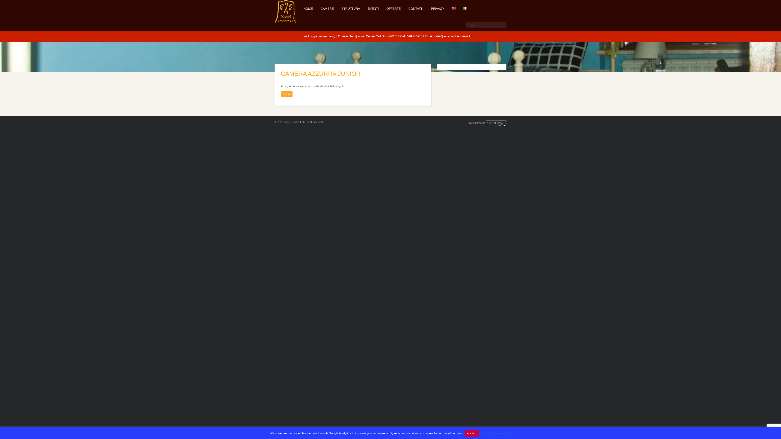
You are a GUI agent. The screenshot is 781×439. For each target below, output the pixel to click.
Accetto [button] (471, 433)
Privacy (437, 8)
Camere (327, 8)
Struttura (350, 8)
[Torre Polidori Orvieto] (286, 10)
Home (308, 8)
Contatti (415, 8)
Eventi (373, 8)
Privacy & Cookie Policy (495, 433)
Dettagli (286, 94)
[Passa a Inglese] (453, 8)
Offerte (393, 8)
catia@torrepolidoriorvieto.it (452, 36)
